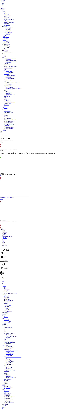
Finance (5, 70)
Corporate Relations (5, 26)
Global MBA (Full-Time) (6, 91)
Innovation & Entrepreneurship (7, 85)
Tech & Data (5, 358)
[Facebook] (28, 177)
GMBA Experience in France (9, 367)
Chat (2, 279)
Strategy (5, 20)
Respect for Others (6, 48)
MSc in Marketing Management (9, 80)
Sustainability (5, 81)
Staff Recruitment (6, 38)
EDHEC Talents (4, 234)
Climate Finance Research (5, 404)
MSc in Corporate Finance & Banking (9, 72)
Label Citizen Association (7, 42)
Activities (7, 307)
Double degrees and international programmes (9, 22)
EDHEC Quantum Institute (7, 395)
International (4, 294)
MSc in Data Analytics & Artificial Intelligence (10, 75)
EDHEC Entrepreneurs (6, 17)
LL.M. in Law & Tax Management (9, 87)
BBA (3, 57)
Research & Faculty (5, 232)
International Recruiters (8, 28)
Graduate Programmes (8, 34)
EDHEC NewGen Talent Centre (7, 397)
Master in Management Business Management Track (9, 342)
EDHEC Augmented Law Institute (7, 118)
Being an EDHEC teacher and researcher (8, 300)
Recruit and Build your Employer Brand (8, 301)
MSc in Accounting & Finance (9, 71)
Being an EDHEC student (7, 25)
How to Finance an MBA (7, 96)
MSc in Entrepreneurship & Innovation (10, 351)
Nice (4, 54)
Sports (3, 43)
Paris (4, 330)
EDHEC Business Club (8, 29)
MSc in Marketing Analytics (8, 77)
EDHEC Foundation (5, 36)
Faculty (3, 114)
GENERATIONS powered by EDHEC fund (9, 19)
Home (2, 10)
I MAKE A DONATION (3, 8)
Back (0, 136)
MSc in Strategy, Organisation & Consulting (10, 78)
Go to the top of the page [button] (2, 228)
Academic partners (6, 51)
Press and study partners (8, 33)
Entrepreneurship (4, 233)
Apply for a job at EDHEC (6, 37)
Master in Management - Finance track (8, 67)
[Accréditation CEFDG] (4, 262)
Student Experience (4, 314)
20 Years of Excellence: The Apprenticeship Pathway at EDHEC (7, 197)
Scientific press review (6, 391)
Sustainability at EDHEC (6, 14)
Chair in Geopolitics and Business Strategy (8, 128)
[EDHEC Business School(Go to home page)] (2, 1)
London (5, 55)
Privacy (2, 283)
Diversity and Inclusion (6, 320)
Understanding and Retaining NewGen (8, 32)
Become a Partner (6, 303)
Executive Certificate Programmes (7, 379)
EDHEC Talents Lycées (8, 46)
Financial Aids (4, 324)
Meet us (5, 339)
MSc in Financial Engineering (9, 84)
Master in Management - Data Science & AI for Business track (10, 66)
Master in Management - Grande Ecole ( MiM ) (8, 236)
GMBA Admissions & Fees (8, 93)
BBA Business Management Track (9, 58)
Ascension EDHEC (8, 47)
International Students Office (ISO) (8, 327)
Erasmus (5, 326)
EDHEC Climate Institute (7, 394)
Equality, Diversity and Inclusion (6, 44)
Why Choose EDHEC (6, 105)
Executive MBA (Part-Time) (7, 101)
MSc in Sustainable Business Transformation (10, 76)
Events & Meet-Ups (6, 373)
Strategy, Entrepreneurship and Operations (8, 112)
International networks (6, 23)
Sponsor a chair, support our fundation (8, 311)
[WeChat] (28, 146)
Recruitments (5, 392)
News (4, 65)
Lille (3, 240)
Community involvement (6, 41)
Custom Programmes (6, 104)
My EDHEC (3, 5)
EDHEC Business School (4, 285)
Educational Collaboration (8, 31)
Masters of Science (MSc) (5, 345)
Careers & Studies (6, 63)
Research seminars (6, 115)
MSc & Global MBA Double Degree (9, 364)
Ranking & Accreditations (7, 16)
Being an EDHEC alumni (7, 24)
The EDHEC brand (6, 290)
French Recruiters (7, 27)
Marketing (5, 79)
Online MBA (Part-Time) (6, 95)
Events (5, 35)
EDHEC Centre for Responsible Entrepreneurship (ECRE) (10, 18)
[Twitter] (28, 144)
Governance (5, 13)
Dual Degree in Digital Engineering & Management (11, 60)
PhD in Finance (5, 108)
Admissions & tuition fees (7, 61)
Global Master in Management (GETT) (8, 68)
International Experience (5, 50)
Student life (4, 39)
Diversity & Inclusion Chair (7, 398)
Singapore (5, 56)
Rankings (4, 231)
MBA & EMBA (4, 237)
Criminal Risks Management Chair (7, 401)
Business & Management (6, 74)
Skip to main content (2, 0)
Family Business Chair (6, 125)
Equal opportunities (6, 45)
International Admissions (8, 337)
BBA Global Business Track (8, 59)
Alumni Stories (5, 97)
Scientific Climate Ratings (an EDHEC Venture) (9, 124)
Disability (5, 323)
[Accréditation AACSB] (4, 258)
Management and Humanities (7, 388)
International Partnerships (8, 30)
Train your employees (6, 306)
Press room (3, 4)
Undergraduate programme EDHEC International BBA (10, 333)
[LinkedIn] (28, 145)
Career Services (4, 40)
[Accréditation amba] (4, 250)
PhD (3, 107)
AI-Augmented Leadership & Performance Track (11, 369)
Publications (4, 129)
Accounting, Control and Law (7, 111)
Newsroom (3, 2)
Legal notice (3, 282)
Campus (4, 53)
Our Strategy (5, 288)
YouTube (2, 278)
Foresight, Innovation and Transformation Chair (9, 127)
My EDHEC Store (5, 245)
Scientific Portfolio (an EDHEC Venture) (8, 123)
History (5, 287)
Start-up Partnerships (8, 304)
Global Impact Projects (6, 21)
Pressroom (3, 281)
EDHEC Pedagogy (6, 116)
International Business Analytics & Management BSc (11, 336)
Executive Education (5, 98)
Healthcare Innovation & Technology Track (10, 94)
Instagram (3, 277)
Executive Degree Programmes (7, 103)
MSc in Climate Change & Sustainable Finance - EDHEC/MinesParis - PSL (13, 82)
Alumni (3, 244)
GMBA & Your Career (8, 92)
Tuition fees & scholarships (8, 62)
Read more (1, 175)
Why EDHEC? (4, 11)
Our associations (6, 317)
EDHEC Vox (4, 130)
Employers (3, 3)
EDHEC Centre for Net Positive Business (8, 122)
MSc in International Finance (9, 73)
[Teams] (28, 179)
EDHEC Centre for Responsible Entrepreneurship (9, 121)
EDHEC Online (4, 109)
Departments (4, 110)
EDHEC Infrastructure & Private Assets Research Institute (10, 119)
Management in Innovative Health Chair (8, 126)
